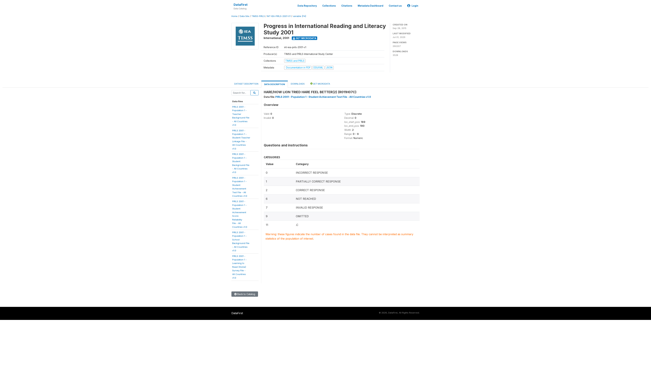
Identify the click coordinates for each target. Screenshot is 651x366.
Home (234, 16)
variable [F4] (299, 16)
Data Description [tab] (274, 84)
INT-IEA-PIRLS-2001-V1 (279, 16)
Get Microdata (305, 38)
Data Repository (307, 5)
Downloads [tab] (298, 84)
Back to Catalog (246, 294)
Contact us (395, 5)
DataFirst (241, 4)
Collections (329, 5)
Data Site (244, 16)
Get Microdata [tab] (321, 84)
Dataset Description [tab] (246, 84)
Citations (346, 5)
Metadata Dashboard (370, 5)
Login (415, 5)
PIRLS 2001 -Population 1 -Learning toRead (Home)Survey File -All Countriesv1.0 (239, 267)
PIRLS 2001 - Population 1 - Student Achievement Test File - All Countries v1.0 (323, 96)
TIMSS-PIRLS (258, 16)
